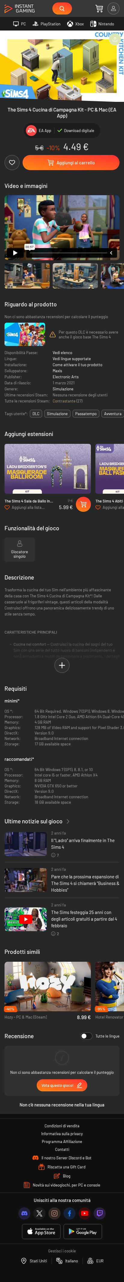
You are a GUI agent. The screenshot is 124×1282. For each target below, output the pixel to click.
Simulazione (63, 388)
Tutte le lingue (107, 1036)
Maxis (57, 370)
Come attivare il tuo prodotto (77, 364)
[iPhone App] (41, 1231)
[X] (39, 1213)
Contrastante (64, 401)
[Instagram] (54, 1213)
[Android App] (83, 1231)
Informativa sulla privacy (62, 1133)
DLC (36, 413)
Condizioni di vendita (62, 1125)
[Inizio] (20, 9)
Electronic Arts (66, 376)
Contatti (62, 1149)
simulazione (57, 413)
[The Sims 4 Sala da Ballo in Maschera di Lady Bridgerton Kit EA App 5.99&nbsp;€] (48, 469)
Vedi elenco (62, 352)
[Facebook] (70, 1213)
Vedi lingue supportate (72, 358)
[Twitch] (100, 1213)
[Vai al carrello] (99, 8)
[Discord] (24, 1213)
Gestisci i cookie (62, 1250)
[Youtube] (85, 1213)
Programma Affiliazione (62, 1141)
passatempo (86, 413)
